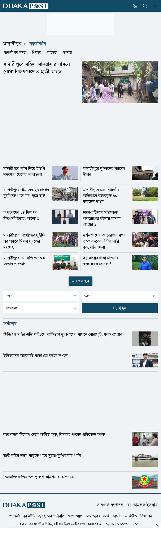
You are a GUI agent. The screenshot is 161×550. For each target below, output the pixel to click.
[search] (145, 6)
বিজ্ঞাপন (146, 516)
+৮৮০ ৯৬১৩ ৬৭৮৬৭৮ (125, 524)
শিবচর (36, 52)
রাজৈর (52, 52)
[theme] (135, 5)
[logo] (25, 6)
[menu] (154, 6)
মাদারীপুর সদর (15, 52)
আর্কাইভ (131, 516)
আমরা (117, 516)
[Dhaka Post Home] (24, 505)
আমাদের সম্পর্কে (97, 516)
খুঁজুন (122, 308)
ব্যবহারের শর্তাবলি (51, 516)
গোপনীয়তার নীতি (22, 516)
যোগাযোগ (75, 516)
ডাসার (67, 52)
